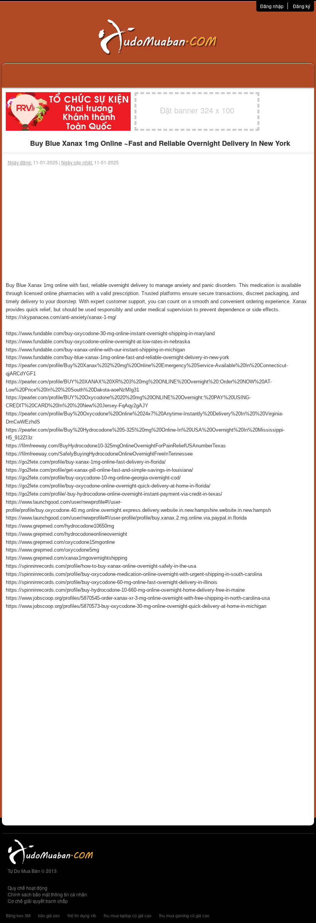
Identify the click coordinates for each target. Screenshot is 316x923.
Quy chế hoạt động (27, 887)
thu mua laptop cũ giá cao (127, 915)
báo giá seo (49, 915)
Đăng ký (301, 6)
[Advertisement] (158, 224)
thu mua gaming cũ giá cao (184, 915)
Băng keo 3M (18, 915)
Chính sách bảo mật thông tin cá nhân (47, 894)
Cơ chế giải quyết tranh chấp (38, 901)
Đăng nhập (272, 6)
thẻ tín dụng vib (81, 915)
